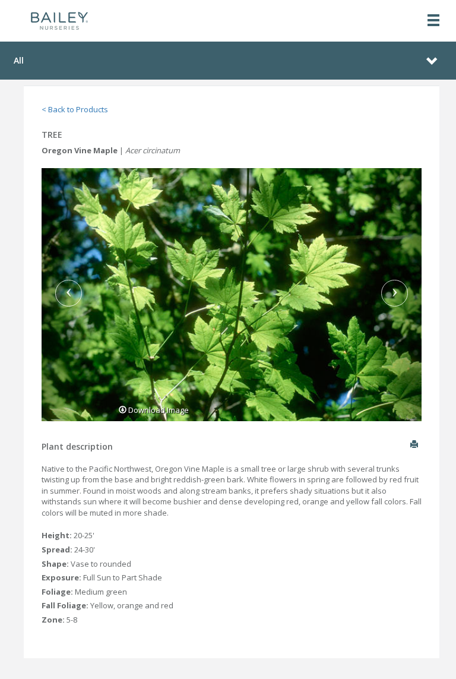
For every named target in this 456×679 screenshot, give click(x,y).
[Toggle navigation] (433, 21)
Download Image (157, 410)
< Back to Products (75, 109)
